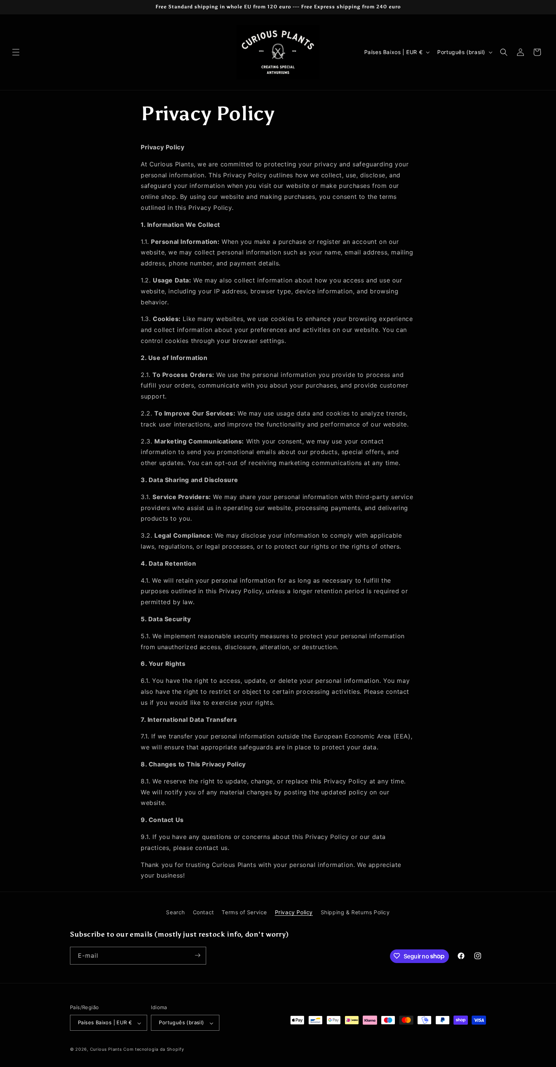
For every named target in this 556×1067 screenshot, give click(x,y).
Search (175, 912)
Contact (203, 912)
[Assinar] (197, 955)
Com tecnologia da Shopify (153, 1049)
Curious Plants (106, 1049)
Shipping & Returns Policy (355, 912)
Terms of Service (244, 912)
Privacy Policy (294, 912)
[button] (16, 52)
